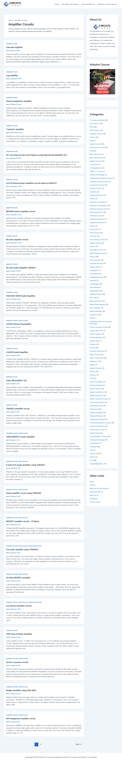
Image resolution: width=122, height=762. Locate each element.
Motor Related (95, 308)
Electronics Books (96, 212)
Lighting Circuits (96, 294)
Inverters (93, 280)
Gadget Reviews (96, 243)
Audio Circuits (23, 320)
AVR (91, 151)
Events (92, 226)
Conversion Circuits (97, 185)
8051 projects (95, 130)
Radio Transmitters (96, 358)
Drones (92, 199)
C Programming (95, 168)
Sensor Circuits (95, 389)
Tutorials (93, 447)
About (92, 481)
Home (57, 4)
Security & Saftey (96, 382)
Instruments (94, 274)
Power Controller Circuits (99, 327)
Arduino (92, 137)
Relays (92, 365)
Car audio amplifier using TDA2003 (22, 549)
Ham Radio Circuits (97, 250)
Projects (93, 344)
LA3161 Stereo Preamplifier (18, 324)
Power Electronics (96, 331)
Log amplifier (12, 75)
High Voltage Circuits (97, 253)
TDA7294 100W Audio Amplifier (20, 296)
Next (78, 744)
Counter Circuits (96, 188)
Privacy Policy (95, 502)
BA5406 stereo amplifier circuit (20, 211)
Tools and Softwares (97, 440)
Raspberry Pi (94, 361)
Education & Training (97, 202)
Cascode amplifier (14, 47)
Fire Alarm (93, 236)
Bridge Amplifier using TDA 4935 (21, 690)
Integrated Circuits (96, 277)
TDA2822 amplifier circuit (18, 408)
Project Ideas (94, 341)
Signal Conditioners (97, 392)
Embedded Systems (97, 219)
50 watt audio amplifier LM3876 (20, 268)
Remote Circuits (95, 368)
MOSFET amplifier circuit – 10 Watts (22, 521)
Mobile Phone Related (98, 304)
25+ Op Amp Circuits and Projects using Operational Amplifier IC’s (36, 155)
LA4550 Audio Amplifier (17, 352)
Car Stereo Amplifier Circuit (19, 606)
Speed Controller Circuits (99, 399)
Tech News (94, 409)
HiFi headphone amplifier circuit (20, 718)
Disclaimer (93, 499)
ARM (91, 141)
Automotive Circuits (35, 546)
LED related (94, 287)
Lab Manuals (94, 284)
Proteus (92, 348)
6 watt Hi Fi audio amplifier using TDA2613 (25, 465)
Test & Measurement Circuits (100, 423)
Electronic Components (98, 205)
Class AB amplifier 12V (16, 380)
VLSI (91, 460)
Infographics (94, 270)
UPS (91, 450)
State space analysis (97, 402)
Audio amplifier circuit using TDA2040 (23, 493)
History (92, 257)
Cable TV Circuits (96, 171)
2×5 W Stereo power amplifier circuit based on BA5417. (31, 183)
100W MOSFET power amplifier (20, 437)
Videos (92, 457)
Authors (92, 485)
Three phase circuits (97, 430)
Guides (92, 246)
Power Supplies (95, 334)
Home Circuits (95, 260)
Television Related (96, 416)
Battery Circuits (95, 161)
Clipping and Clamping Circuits (101, 178)
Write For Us (94, 495)
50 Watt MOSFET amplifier (18, 578)
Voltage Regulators (97, 464)
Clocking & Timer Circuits (99, 182)
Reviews (93, 372)
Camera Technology (97, 175)
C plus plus (94, 164)
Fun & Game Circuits (97, 240)
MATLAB (93, 298)
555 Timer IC (94, 123)
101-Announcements (97, 120)
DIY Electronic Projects (70, 4)
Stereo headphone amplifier (19, 101)
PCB (91, 318)
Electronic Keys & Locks (98, 209)
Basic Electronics (96, 158)
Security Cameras (96, 385)
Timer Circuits (95, 433)
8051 (91, 127)
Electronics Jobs (96, 216)
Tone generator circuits (98, 436)
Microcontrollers (96, 301)
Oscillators (93, 315)
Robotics (93, 375)
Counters (93, 192)
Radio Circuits (95, 354)
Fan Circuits (94, 229)
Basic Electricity (95, 154)
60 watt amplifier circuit (17, 239)
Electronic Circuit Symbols (99, 488)
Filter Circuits (94, 233)
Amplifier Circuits (12, 43)
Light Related (94, 291)
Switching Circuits (96, 406)
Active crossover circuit (17, 662)
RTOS (92, 378)
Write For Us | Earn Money (107, 4)
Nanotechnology (96, 311)
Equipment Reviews (97, 222)
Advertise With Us (88, 4)
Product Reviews (96, 337)
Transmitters (94, 443)
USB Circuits (94, 453)
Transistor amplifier (15, 129)
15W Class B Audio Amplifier (19, 634)
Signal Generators (96, 395)
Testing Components (97, 426)
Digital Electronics (96, 195)
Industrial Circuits (96, 263)
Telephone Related (96, 412)
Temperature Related (97, 419)
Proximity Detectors (97, 351)
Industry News (95, 267)
